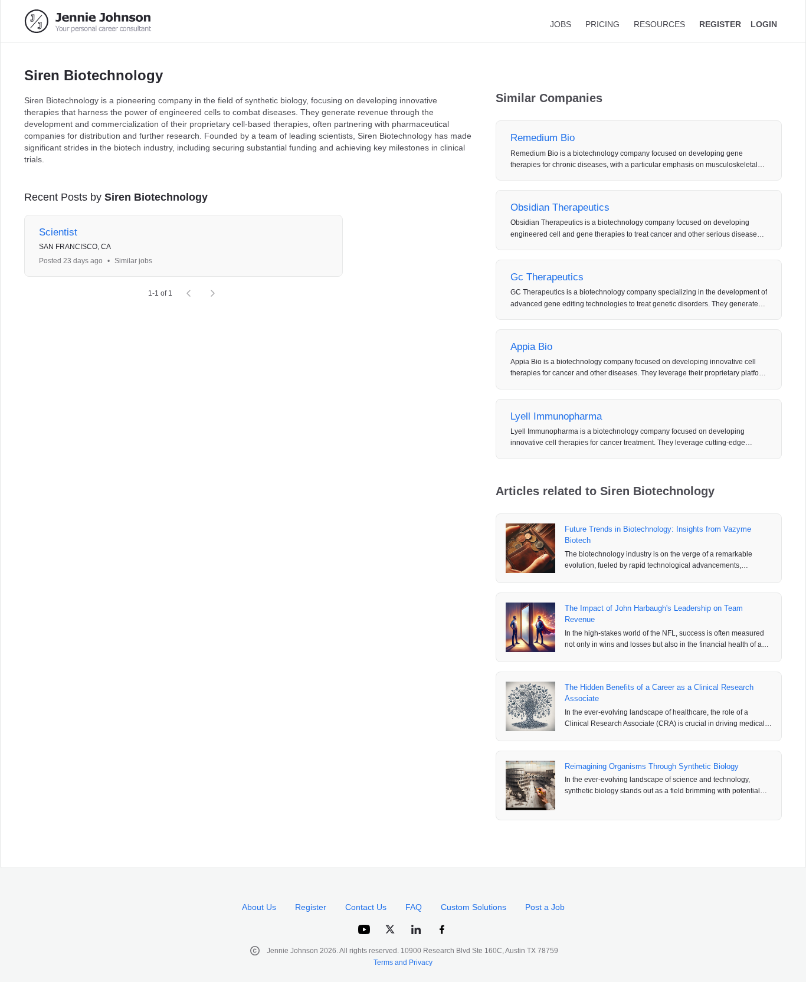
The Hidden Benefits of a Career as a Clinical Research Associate (659, 693)
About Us (259, 907)
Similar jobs (133, 261)
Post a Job (545, 907)
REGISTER (720, 24)
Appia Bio (531, 346)
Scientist (58, 232)
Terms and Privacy (403, 962)
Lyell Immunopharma (556, 416)
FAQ (413, 907)
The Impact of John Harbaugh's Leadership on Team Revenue (654, 614)
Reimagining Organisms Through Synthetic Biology (652, 766)
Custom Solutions (473, 907)
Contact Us (365, 907)
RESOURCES (659, 24)
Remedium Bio (542, 137)
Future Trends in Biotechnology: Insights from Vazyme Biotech (658, 535)
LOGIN (764, 24)
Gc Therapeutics (547, 277)
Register (310, 907)
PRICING (602, 24)
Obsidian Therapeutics (560, 207)
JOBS (560, 24)
